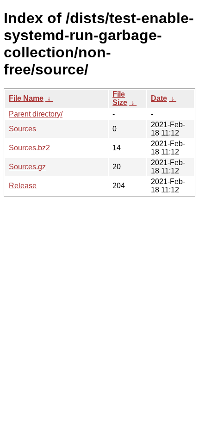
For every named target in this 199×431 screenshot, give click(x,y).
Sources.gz (27, 167)
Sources (22, 129)
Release (23, 186)
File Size (119, 98)
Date (159, 98)
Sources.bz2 (29, 148)
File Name (26, 98)
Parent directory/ (35, 114)
